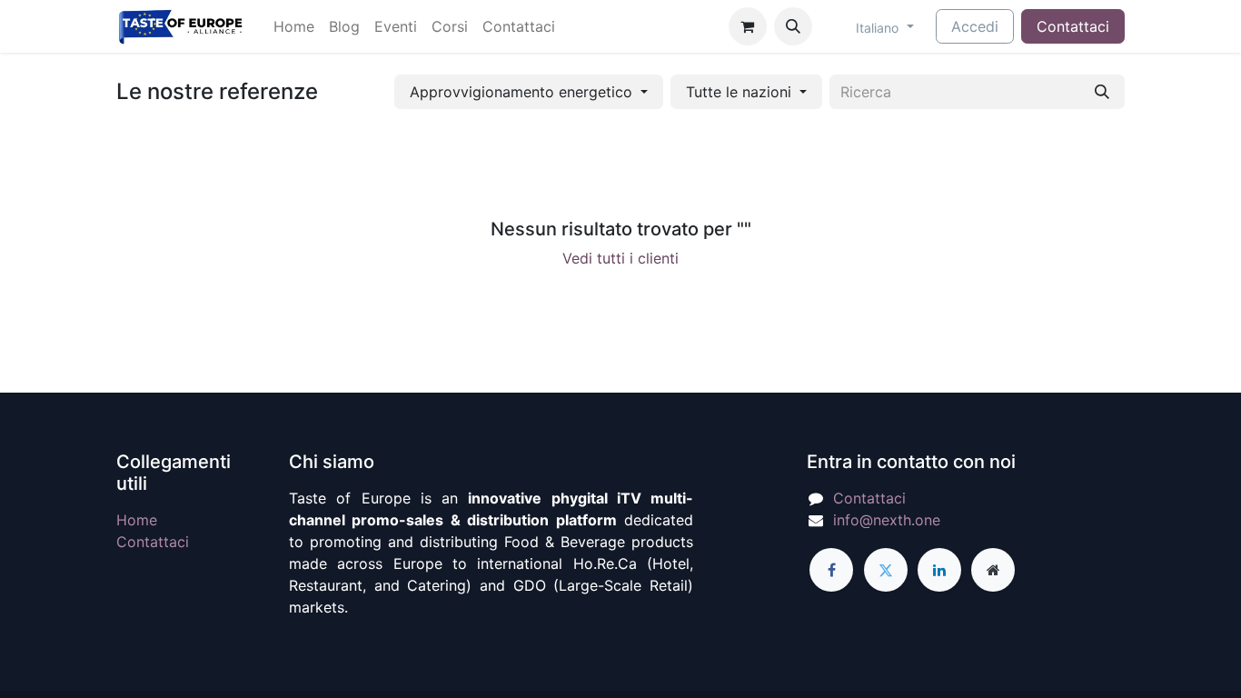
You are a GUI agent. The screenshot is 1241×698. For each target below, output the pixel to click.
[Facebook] (831, 570)
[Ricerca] (1102, 92)
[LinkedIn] (939, 570)
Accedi (974, 26)
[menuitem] (294, 26)
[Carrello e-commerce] (748, 26)
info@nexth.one (886, 520)
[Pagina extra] (993, 570)
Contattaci (1073, 26)
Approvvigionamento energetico (521, 92)
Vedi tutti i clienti (620, 258)
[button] (793, 26)
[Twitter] (886, 570)
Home (136, 520)
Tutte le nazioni (738, 92)
